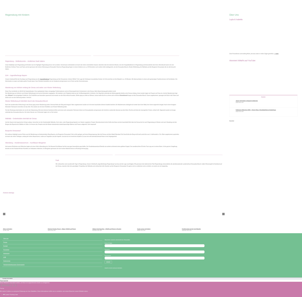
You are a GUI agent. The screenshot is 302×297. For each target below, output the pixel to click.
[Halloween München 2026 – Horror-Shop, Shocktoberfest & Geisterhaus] (233, 114)
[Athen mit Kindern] (24, 226)
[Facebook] (105, 272)
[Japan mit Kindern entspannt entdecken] (233, 105)
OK (14, 285)
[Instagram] (111, 272)
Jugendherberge (44, 79)
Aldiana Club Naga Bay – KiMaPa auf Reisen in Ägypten (106, 229)
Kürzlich (263, 97)
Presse (5, 242)
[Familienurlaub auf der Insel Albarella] (203, 226)
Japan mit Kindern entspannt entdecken (247, 100)
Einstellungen (6, 285)
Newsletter (6, 249)
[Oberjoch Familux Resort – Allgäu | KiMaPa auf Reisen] (69, 226)
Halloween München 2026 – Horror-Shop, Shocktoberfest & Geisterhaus (256, 110)
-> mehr (276, 53)
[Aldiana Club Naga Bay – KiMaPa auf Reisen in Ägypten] (113, 226)
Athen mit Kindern (7, 229)
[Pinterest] (113, 272)
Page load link (4, 280)
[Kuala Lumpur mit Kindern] (158, 226)
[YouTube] (108, 272)
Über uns (5, 238)
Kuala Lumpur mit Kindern (143, 229)
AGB (4, 257)
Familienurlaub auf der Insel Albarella (191, 229)
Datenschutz (6, 261)
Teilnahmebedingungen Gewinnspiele (14, 264)
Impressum (6, 253)
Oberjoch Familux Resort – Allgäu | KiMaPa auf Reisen (62, 229)
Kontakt (5, 246)
